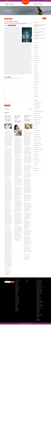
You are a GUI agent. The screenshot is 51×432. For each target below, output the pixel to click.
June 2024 (36, 49)
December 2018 (17, 298)
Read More (8, 273)
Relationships (36, 155)
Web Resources (37, 170)
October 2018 (36, 79)
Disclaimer (6, 3)
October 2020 (36, 58)
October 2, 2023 (27, 119)
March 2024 (16, 285)
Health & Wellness (37, 134)
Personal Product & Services (39, 149)
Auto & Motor (36, 109)
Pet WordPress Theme (23, 323)
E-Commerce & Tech (39, 293)
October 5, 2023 (8, 119)
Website (5, 103)
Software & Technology (39, 314)
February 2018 (17, 309)
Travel (35, 166)
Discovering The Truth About (17, 117)
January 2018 (36, 96)
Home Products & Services (38, 138)
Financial (36, 128)
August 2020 (36, 62)
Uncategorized (37, 168)
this (19, 61)
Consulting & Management (38, 117)
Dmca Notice (11, 3)
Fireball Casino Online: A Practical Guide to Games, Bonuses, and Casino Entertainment (40, 25)
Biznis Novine (25, 1)
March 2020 (16, 296)
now (17, 210)
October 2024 (36, 47)
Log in (26, 281)
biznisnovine (15, 23)
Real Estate (36, 153)
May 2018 (36, 87)
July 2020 (36, 64)
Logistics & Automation (39, 304)
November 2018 (37, 77)
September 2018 (37, 81)
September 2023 (17, 287)
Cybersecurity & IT (37, 119)
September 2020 (37, 60)
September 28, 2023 (8, 23)
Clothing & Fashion (37, 115)
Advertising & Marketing (39, 281)
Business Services (37, 113)
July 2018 (36, 85)
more (28, 56)
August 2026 (36, 45)
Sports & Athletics (39, 315)
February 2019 (17, 297)
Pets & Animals (37, 151)
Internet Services (39, 303)
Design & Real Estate (39, 292)
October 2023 (17, 286)
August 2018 (36, 83)
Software (36, 157)
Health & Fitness (37, 132)
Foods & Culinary (37, 130)
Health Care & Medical (38, 136)
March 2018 (16, 308)
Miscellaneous (37, 147)
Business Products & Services (12, 25)
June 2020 (36, 66)
